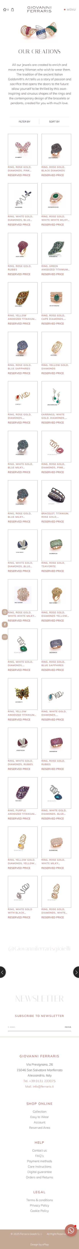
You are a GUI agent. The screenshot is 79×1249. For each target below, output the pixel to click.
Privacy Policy (39, 1205)
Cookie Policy (39, 1211)
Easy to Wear (39, 1117)
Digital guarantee (39, 1172)
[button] (71, 1230)
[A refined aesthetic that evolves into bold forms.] (19, 972)
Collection (39, 1111)
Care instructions (39, 1166)
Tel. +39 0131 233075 (39, 1081)
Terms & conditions (39, 1200)
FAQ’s (39, 1156)
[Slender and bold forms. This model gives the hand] (59, 972)
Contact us (39, 1150)
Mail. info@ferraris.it (39, 1086)
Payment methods (39, 1161)
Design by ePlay (39, 1244)
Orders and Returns (39, 1177)
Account (39, 1122)
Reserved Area (39, 1128)
